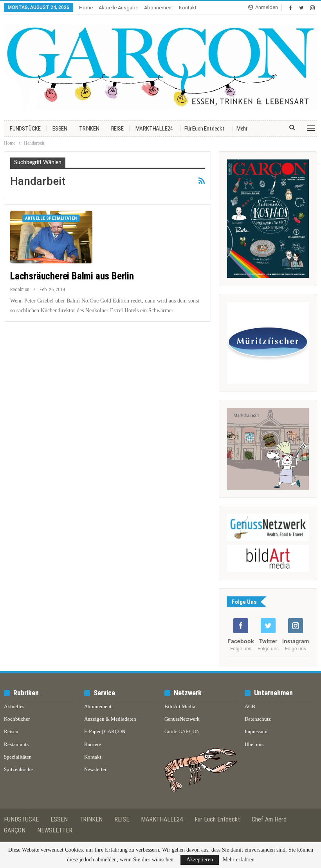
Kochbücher (17, 719)
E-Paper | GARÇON (104, 731)
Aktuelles (14, 706)
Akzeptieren (199, 860)
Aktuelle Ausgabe (118, 8)
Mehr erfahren (238, 860)
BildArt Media (179, 706)
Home (86, 8)
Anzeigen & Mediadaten (110, 719)
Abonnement (158, 8)
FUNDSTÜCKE (25, 128)
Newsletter (95, 769)
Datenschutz (258, 719)
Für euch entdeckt (204, 128)
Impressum (256, 731)
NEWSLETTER (54, 830)
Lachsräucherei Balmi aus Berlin (72, 276)
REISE (117, 128)
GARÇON (14, 830)
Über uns (254, 744)
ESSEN (59, 128)
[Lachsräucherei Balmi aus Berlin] (51, 237)
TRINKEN (89, 128)
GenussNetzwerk (182, 719)
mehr (241, 128)
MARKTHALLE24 (154, 128)
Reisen (11, 731)
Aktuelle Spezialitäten (51, 218)
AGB (250, 706)
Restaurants (16, 744)
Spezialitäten (18, 757)
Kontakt (188, 8)
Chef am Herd (269, 819)
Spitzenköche (18, 769)
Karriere (92, 744)
